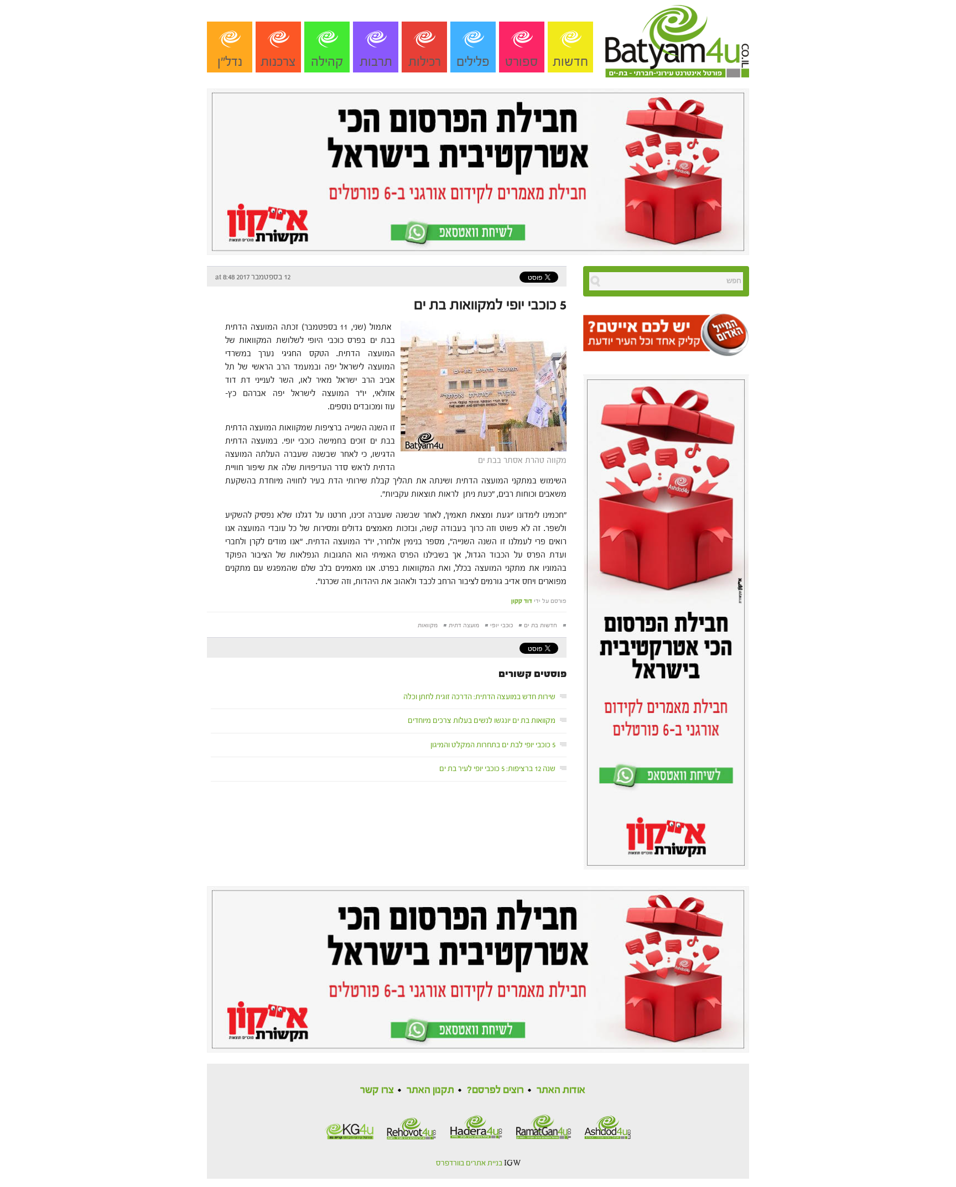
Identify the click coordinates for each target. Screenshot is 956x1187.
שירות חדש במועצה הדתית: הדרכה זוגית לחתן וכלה (479, 697)
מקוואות (428, 625)
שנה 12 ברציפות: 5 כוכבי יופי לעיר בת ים (497, 768)
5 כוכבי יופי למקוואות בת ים (490, 304)
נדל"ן (229, 61)
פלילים (473, 61)
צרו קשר (377, 1090)
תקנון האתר (430, 1090)
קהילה (327, 61)
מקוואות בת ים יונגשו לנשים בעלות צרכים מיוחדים (481, 720)
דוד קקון (521, 601)
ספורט (521, 61)
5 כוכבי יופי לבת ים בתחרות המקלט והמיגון (492, 745)
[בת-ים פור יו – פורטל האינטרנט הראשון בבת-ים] (677, 38)
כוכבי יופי (501, 625)
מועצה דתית (464, 625)
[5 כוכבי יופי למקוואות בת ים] (481, 385)
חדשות (570, 61)
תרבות (376, 61)
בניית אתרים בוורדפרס (469, 1163)
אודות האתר (561, 1090)
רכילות (424, 61)
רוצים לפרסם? (495, 1090)
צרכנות (278, 61)
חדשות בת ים (540, 625)
